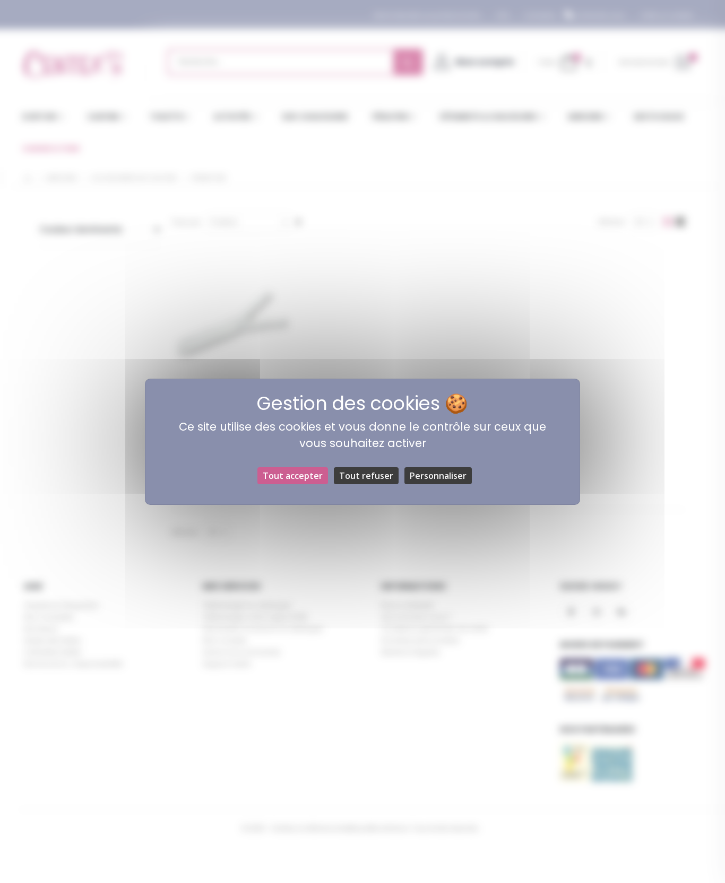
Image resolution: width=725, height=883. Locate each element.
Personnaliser (438, 476)
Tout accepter (293, 476)
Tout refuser (366, 476)
